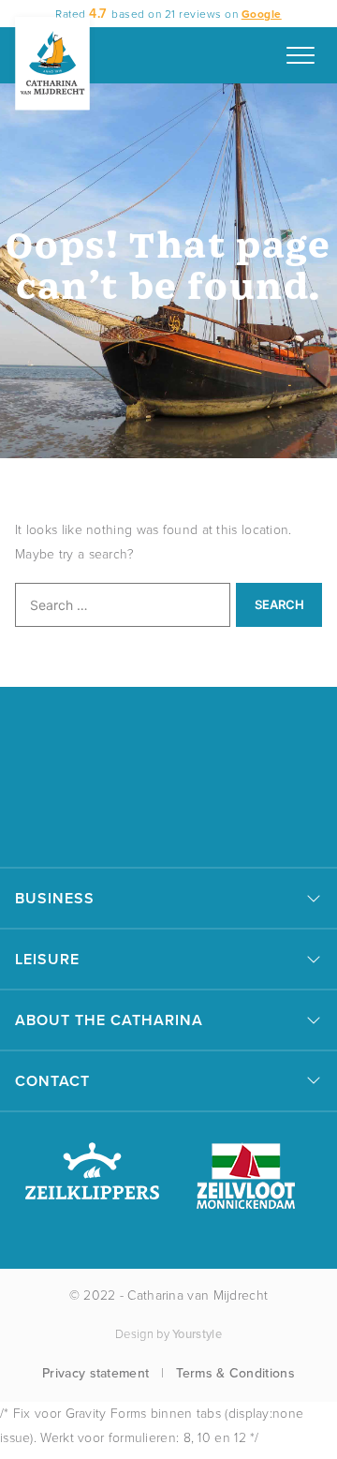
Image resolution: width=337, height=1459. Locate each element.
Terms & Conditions (235, 1373)
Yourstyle (197, 1334)
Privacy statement (95, 1373)
